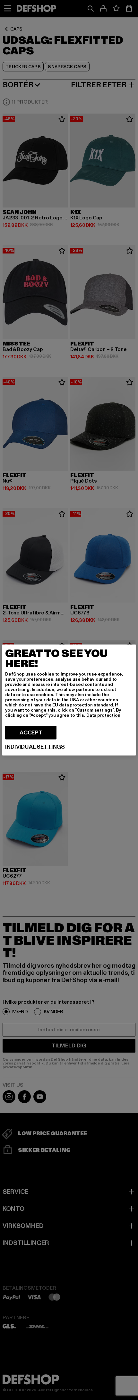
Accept (31, 733)
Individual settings (35, 747)
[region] (69, 700)
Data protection (103, 715)
